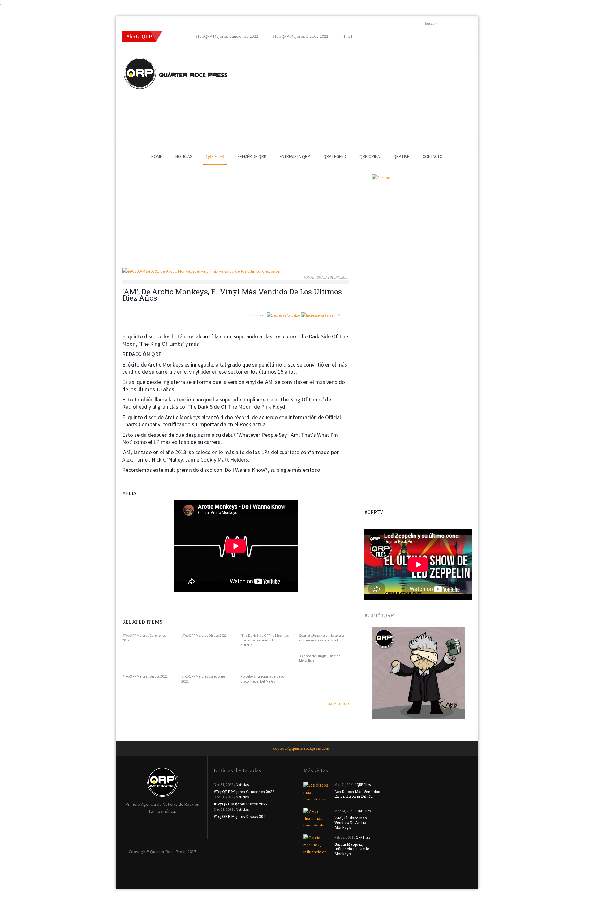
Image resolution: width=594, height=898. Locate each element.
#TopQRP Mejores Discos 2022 (204, 635)
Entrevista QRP (295, 156)
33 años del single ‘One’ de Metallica (320, 658)
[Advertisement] (342, 95)
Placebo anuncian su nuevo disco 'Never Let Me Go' (262, 678)
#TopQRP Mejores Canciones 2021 (203, 678)
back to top (338, 703)
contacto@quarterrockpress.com (301, 748)
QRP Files (215, 156)
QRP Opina (369, 156)
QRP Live (401, 156)
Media (343, 315)
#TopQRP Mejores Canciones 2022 (144, 638)
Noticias (183, 156)
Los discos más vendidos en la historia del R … (357, 794)
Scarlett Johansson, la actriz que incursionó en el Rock (321, 638)
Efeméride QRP (252, 156)
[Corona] (418, 220)
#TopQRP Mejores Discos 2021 (145, 676)
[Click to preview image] (235, 271)
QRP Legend (334, 156)
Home (156, 156)
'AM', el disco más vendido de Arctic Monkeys (350, 822)
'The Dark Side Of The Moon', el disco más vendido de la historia (264, 640)
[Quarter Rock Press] (175, 73)
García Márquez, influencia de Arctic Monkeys (351, 849)
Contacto (433, 156)
